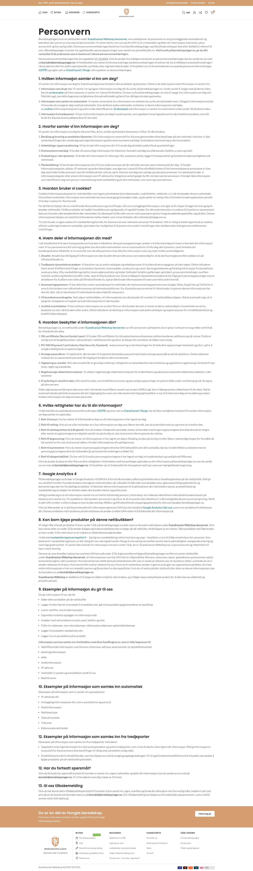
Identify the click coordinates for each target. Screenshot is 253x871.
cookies (48, 108)
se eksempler (56, 92)
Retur (149, 848)
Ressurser (115, 833)
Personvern (185, 843)
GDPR (43, 70)
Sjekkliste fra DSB (117, 838)
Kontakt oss (152, 838)
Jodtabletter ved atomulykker (122, 848)
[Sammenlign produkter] (200, 13)
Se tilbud (79, 3)
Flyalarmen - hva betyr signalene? (124, 858)
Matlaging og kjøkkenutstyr (91, 853)
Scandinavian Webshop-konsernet (107, 39)
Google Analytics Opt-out (157, 507)
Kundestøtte (154, 833)
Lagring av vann (116, 843)
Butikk (79, 833)
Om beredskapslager (189, 838)
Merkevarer (84, 858)
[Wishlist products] (206, 13)
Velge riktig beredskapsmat (121, 853)
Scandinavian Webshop (52, 577)
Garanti (150, 853)
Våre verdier (187, 833)
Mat (81, 843)
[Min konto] (194, 13)
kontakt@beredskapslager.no (58, 62)
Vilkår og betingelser (189, 848)
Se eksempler (121, 108)
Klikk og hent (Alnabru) (157, 843)
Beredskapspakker (89, 837)
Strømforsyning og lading (90, 848)
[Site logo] (126, 12)
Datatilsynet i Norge (78, 70)
